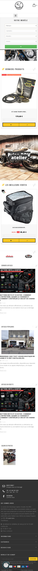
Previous (32, 265)
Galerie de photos (7, 446)
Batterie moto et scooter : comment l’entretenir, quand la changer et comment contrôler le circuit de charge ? (17, 297)
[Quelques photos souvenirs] (9, 457)
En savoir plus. (10, 518)
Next (37, 265)
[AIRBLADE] (9, 256)
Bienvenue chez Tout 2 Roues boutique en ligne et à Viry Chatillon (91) (17, 357)
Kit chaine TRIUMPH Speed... (19, 112)
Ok (21, 46)
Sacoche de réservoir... (19, 227)
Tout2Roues (16, 570)
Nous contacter (7, 531)
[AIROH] (28, 256)
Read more (3, 313)
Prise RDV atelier (19, 156)
